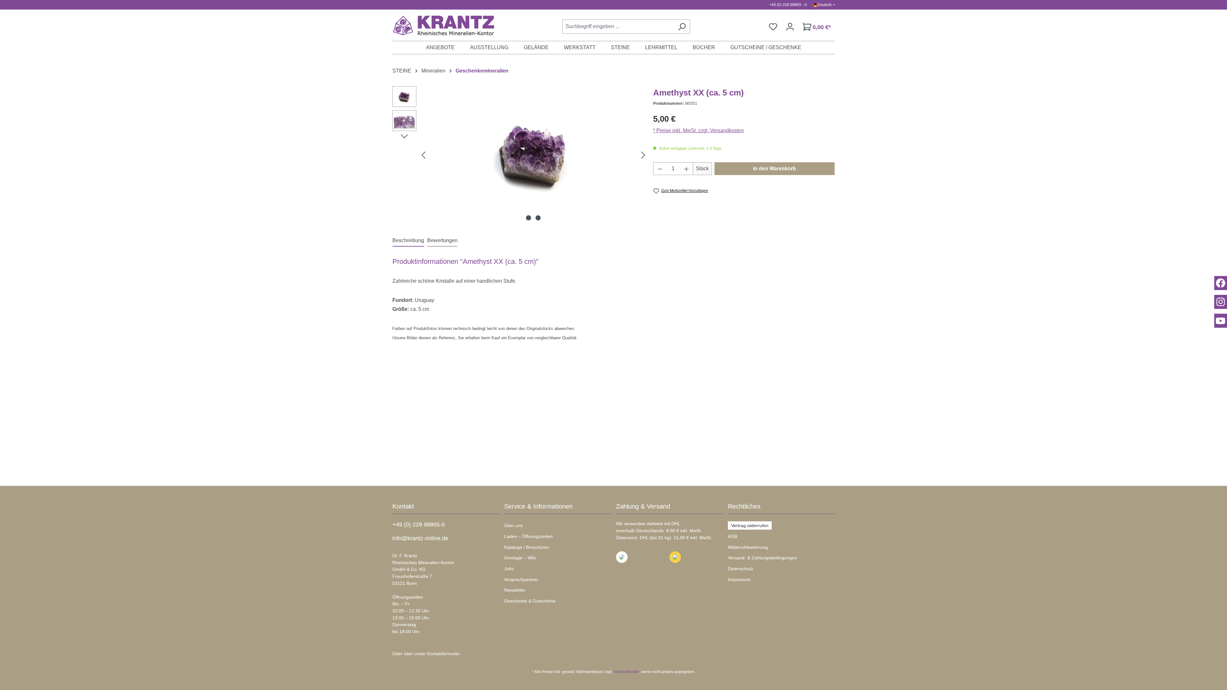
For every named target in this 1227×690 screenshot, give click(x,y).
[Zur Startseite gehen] (440, 25)
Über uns (513, 525)
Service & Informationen (538, 506)
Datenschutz (740, 568)
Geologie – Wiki (520, 557)
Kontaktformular (443, 653)
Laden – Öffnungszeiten (528, 536)
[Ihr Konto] (790, 26)
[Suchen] (682, 26)
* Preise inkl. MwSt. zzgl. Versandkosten (698, 130)
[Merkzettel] (773, 26)
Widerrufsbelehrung (748, 547)
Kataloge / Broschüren (526, 547)
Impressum (739, 579)
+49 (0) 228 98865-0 (418, 524)
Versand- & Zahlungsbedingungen (762, 557)
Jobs (509, 568)
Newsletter (515, 590)
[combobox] (618, 26)
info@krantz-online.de (420, 538)
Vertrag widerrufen (749, 525)
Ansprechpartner (521, 579)
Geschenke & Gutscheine (530, 600)
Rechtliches (744, 506)
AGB (732, 536)
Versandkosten (626, 672)
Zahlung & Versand (643, 506)
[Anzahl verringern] (660, 168)
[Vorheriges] (423, 155)
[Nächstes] (643, 155)
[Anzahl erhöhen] (686, 168)
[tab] (408, 241)
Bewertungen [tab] (442, 240)
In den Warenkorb (774, 168)
